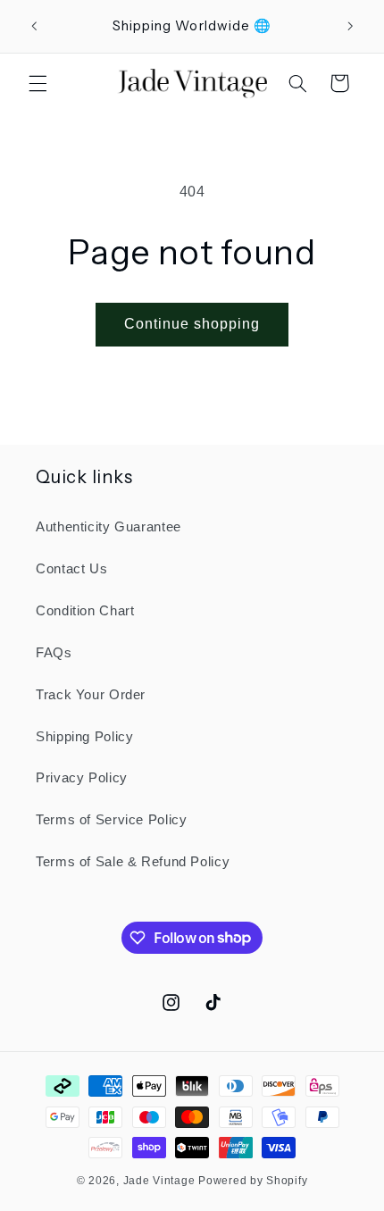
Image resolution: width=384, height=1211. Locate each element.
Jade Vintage (161, 1180)
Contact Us (71, 569)
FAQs (54, 653)
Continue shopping (192, 323)
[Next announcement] (350, 26)
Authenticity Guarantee (108, 527)
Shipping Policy (84, 737)
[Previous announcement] (34, 26)
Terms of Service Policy (112, 820)
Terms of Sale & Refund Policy (133, 862)
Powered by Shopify (252, 1180)
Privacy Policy (82, 778)
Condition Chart (85, 611)
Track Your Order (91, 695)
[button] (37, 83)
